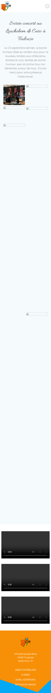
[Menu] (47, 6)
